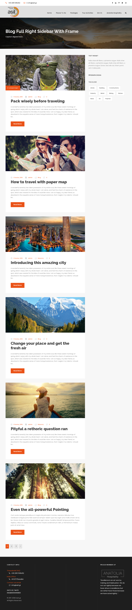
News (92, 99)
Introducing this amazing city (38, 262)
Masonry (41, 258)
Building (101, 88)
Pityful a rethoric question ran (39, 428)
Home (49, 13)
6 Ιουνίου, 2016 (18, 97)
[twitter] (122, 3)
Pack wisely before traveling (38, 101)
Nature (120, 93)
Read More (18, 124)
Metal (102, 93)
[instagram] (125, 3)
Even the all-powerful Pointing (40, 509)
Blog (39, 97)
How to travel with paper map (39, 182)
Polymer (108, 99)
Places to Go (61, 13)
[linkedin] (115, 3)
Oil (99, 99)
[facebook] (112, 3)
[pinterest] (119, 3)
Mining (111, 93)
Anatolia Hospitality (114, 13)
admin (30, 97)
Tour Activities (87, 13)
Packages (74, 13)
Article (92, 88)
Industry (93, 93)
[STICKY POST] (45, 73)
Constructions (114, 88)
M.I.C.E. (99, 13)
